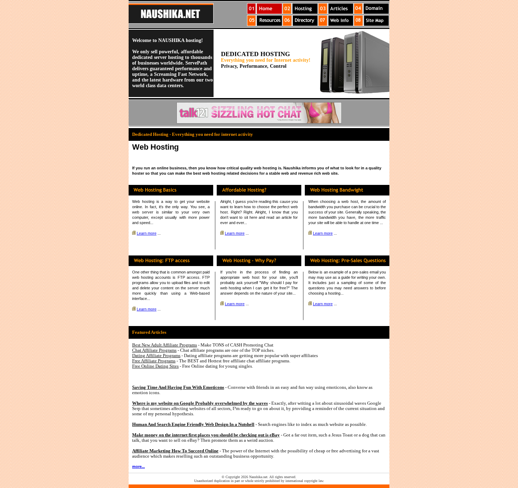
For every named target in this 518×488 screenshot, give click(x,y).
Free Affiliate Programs (153, 360)
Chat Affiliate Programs (154, 350)
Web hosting (143, 201)
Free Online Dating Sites (155, 366)
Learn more (146, 233)
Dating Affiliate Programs (156, 355)
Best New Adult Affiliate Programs (164, 345)
